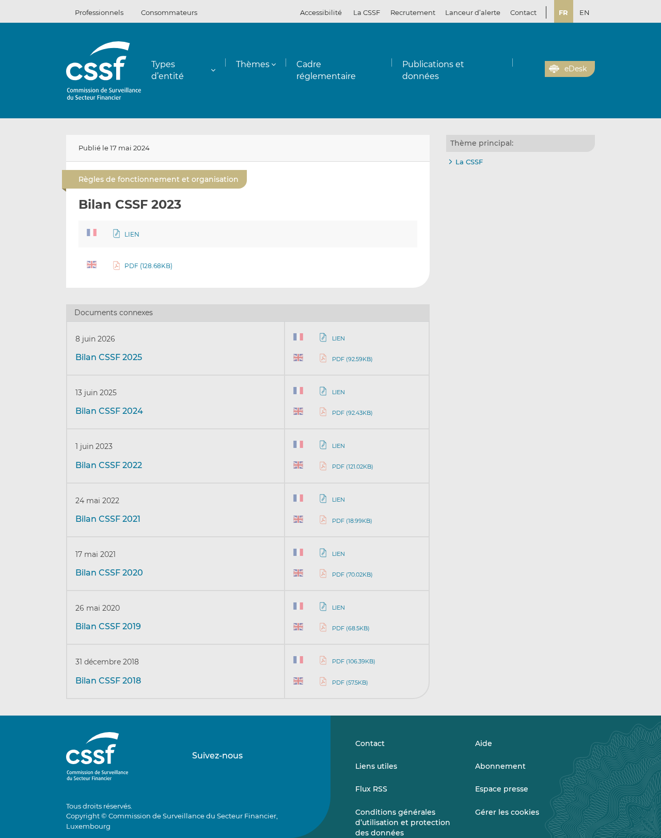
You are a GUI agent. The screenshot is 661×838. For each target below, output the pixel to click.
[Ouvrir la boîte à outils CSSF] (533, 69)
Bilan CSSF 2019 (108, 626)
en (584, 12)
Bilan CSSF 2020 (109, 573)
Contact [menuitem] (523, 12)
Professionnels (99, 12)
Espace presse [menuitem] (501, 789)
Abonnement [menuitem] (500, 766)
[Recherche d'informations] (521, 69)
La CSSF (469, 162)
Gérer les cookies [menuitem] (507, 812)
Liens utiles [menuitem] (376, 766)
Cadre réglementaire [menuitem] (326, 70)
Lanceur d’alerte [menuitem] (472, 12)
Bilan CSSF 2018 (108, 681)
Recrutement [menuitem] (412, 12)
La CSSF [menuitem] (366, 12)
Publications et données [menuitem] (433, 70)
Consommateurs (169, 12)
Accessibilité (321, 12)
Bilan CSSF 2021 (107, 519)
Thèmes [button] (253, 64)
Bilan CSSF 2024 (109, 411)
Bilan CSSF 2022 (108, 465)
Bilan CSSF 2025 (108, 357)
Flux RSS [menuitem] (371, 789)
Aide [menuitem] (483, 743)
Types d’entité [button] (167, 70)
